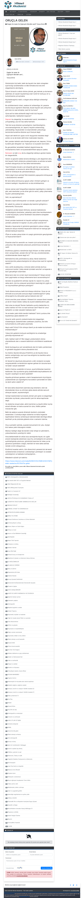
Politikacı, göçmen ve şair (13, 752)
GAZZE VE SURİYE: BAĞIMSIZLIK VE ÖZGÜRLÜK (20, 593)
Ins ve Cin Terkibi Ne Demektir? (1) (67, 321)
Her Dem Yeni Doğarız (13, 649)
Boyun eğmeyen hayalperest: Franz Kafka (18, 780)
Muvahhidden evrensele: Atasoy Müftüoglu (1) (19, 808)
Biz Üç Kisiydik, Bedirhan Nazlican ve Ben (68, 282)
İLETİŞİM (28, 14)
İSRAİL (8, 727)
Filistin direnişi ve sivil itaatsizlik (15, 639)
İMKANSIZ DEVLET (11, 505)
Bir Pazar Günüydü (68, 141)
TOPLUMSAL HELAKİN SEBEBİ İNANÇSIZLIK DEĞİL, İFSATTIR (71, 110)
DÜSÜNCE (33, 11)
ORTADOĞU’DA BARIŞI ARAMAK (15, 512)
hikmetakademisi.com (10, 893)
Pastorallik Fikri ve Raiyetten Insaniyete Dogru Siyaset (21, 801)
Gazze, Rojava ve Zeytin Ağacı (15, 526)
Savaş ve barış (11, 741)
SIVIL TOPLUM (51, 11)
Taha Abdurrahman (12, 621)
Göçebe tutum (11, 773)
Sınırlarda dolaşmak (12, 724)
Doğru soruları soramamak (14, 632)
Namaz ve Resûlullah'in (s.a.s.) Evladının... (67, 291)
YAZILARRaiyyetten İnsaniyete (15, 487)
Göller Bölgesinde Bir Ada (13, 484)
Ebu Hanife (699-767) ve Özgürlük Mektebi (18, 480)
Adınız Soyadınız (9, 852)
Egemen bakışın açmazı (13, 597)
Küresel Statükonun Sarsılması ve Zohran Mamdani (20, 519)
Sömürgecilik (10, 604)
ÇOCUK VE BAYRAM (68, 118)
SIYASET (41, 11)
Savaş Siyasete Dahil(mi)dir (14, 579)
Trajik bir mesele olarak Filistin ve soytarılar (18, 618)
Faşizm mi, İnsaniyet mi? (13, 491)
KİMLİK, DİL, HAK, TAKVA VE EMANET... (66, 233)
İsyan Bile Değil (11, 551)
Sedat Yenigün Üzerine (13, 815)
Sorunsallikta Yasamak (13, 822)
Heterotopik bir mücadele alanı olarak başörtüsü (20, 681)
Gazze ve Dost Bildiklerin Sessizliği (16, 533)
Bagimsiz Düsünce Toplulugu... (66, 45)
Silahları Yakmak (11, 547)
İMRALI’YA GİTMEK (12, 516)
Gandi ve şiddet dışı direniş (14, 748)
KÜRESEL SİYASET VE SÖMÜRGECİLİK (17, 508)
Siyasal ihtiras (10, 706)
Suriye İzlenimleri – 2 (68, 216)
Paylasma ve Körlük (12, 812)
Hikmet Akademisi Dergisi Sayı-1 (67, 25)
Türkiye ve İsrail (11, 530)
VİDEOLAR (20, 14)
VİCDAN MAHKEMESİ (12, 674)
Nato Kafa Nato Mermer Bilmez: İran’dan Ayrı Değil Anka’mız (70, 199)
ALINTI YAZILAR (9, 14)
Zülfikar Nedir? (63, 296)
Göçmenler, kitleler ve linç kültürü (16, 635)
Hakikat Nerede (11, 575)
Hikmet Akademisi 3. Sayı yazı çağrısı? (66, 34)
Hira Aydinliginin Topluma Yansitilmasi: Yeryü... (65, 300)
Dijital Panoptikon (63, 287)
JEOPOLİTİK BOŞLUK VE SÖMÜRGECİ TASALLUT (20, 498)
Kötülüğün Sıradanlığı (12, 494)
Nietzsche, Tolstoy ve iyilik (14, 755)
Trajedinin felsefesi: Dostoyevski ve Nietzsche (19, 759)
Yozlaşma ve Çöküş (12, 544)
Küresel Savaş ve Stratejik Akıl (15, 554)
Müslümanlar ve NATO (69, 159)
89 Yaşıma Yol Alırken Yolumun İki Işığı (68, 254)
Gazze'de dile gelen (12, 731)
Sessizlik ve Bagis (11, 805)
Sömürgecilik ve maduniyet (14, 713)
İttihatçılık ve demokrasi (13, 776)
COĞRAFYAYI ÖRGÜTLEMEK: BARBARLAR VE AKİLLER (21, 501)
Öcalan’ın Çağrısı (11, 586)
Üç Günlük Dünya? (64, 313)
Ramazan (8, 153)
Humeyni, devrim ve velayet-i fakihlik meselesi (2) (20, 688)
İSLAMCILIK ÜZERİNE (12, 565)
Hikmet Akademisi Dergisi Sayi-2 (67, 38)
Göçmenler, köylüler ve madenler (15, 614)
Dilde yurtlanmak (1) (12, 695)
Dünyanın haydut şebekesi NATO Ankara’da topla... (68, 269)
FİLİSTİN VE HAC (11, 709)
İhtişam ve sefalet (11, 664)
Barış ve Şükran (11, 568)
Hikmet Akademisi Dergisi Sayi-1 (67, 42)
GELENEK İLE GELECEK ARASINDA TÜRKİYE (68, 241)
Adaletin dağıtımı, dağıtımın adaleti (16, 685)
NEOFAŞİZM (10, 537)
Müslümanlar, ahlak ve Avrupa (15, 787)
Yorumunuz (8, 858)
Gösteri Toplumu (11, 611)
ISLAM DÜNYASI (22, 11)
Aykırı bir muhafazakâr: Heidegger (16, 745)
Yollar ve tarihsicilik (12, 660)
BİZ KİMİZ (12, 11)
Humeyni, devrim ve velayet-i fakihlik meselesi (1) (20, 692)
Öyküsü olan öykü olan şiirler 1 (67, 237)
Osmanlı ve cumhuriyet (13, 717)
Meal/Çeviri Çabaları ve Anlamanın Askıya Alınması (20, 558)
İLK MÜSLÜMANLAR (12, 561)
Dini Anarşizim (10, 762)
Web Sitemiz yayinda (64, 49)
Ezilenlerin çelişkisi (12, 600)
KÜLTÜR (60, 11)
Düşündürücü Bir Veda (13, 572)
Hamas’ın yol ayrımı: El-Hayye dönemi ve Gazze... (67, 264)
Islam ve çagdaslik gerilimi (14, 791)
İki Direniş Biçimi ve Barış (13, 523)
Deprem (8, 119)
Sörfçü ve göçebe (11, 625)
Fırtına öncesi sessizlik (13, 646)
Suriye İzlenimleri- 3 (68, 152)
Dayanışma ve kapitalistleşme (15, 628)
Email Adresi (32, 852)
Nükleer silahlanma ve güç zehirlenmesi (17, 653)
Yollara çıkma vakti (12, 783)
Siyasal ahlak (10, 642)
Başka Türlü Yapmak (12, 540)
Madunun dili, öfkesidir (13, 769)
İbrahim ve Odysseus (12, 667)
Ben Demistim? (63, 317)
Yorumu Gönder (46, 868)
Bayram (9, 819)
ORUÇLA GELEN (11, 798)
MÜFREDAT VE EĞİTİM (69, 124)
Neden (8, 702)
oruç (19, 153)
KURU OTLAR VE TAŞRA (13, 720)
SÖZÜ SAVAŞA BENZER (13, 590)
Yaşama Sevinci (11, 678)
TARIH (67, 11)
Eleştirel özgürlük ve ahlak (14, 607)
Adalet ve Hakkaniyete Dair (14, 657)
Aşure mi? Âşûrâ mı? (64, 310)
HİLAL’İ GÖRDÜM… (68, 71)
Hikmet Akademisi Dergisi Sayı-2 (67, 22)
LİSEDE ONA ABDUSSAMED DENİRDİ (66, 305)
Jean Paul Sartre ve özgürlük (14, 766)
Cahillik (9, 826)
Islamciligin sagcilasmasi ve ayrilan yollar (17, 794)
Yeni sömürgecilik (11, 738)
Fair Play (9, 699)
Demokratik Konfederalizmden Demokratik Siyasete (20, 582)
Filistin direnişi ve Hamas (13, 734)
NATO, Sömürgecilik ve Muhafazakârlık (17, 477)
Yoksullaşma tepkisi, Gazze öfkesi (16, 671)
